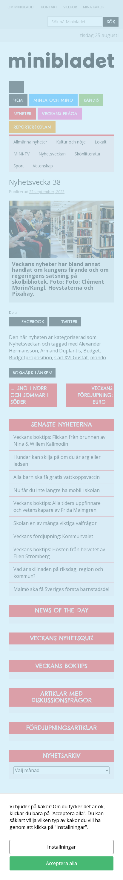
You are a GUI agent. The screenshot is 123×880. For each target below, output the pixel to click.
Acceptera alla (61, 863)
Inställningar (61, 847)
